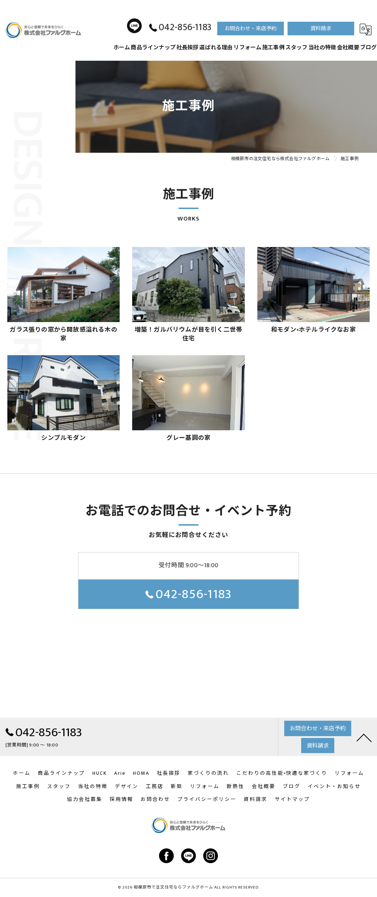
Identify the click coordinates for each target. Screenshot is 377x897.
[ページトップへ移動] (364, 737)
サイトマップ (292, 799)
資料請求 (320, 28)
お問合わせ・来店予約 (251, 28)
